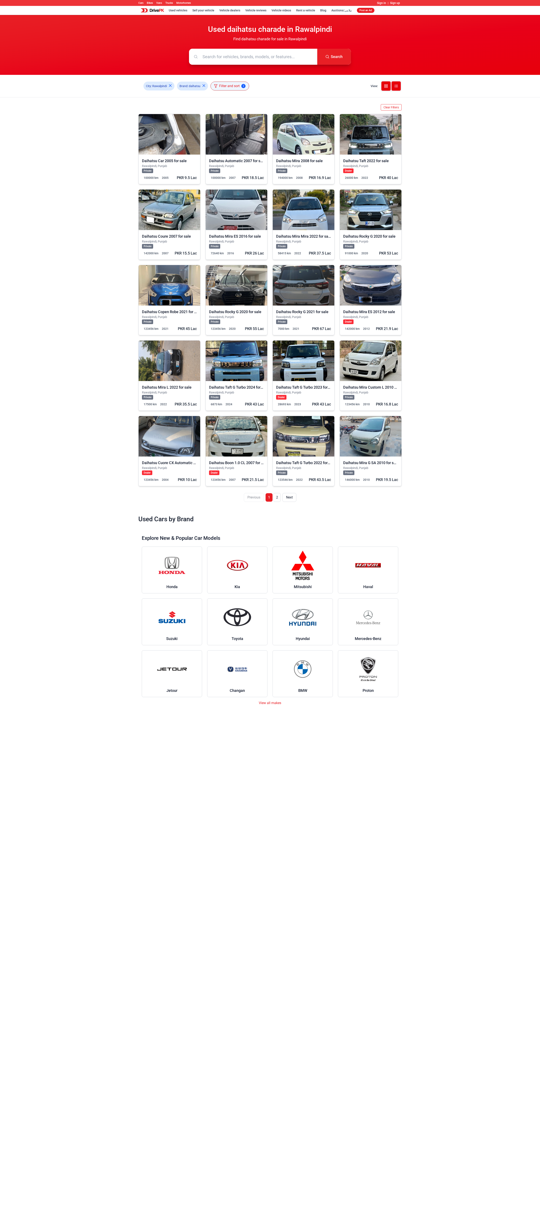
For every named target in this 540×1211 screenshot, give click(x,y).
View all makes (270, 703)
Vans (159, 2)
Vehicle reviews (255, 10)
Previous (253, 497)
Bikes (150, 2)
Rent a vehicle (305, 10)
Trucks (169, 2)
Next (289, 497)
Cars (140, 2)
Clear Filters (391, 107)
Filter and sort (231, 86)
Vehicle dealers (229, 10)
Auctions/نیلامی (341, 10)
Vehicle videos (281, 10)
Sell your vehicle (203, 10)
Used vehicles (178, 10)
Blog (323, 10)
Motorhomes (183, 2)
